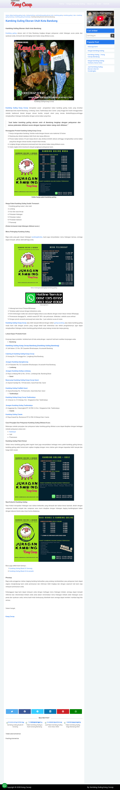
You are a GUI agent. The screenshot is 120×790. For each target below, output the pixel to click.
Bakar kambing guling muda (17, 15)
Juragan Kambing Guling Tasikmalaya (19, 405)
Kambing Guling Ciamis (14, 414)
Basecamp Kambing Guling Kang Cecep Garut (22, 380)
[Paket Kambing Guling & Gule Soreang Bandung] (34, 722)
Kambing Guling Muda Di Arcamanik (21, 571)
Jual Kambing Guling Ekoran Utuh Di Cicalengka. (95, 69)
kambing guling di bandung (22, 17)
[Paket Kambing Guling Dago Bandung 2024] (73, 722)
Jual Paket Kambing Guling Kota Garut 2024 (53, 726)
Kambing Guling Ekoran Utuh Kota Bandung (31, 20)
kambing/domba (37, 237)
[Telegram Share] (37, 711)
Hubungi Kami (93, 47)
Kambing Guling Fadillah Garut (16, 388)
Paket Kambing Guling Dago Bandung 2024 (73, 726)
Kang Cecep (10, 616)
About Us (90, 4)
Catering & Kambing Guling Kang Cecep (20, 354)
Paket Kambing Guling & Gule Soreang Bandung (34, 726)
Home (61, 4)
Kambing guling (11, 33)
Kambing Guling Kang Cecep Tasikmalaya (21, 397)
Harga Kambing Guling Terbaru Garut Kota (96, 62)
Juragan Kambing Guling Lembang (18, 371)
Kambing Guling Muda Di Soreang (20, 568)
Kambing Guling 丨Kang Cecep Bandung (96, 56)
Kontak (106, 4)
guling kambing (59, 323)
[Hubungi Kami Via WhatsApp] (4, 785)
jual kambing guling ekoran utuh (44, 15)
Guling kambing (30, 15)
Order (99, 4)
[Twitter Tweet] (12, 711)
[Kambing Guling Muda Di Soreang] (15, 722)
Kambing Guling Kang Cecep (17, 108)
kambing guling (58, 15)
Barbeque (12, 432)
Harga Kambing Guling (75, 4)
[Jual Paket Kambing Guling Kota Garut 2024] (54, 722)
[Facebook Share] (24, 711)
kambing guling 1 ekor (70, 15)
